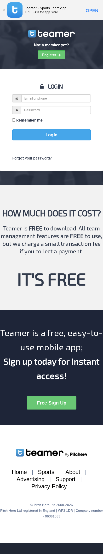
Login (51, 135)
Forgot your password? (32, 158)
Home (19, 472)
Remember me (29, 120)
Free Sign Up (51, 402)
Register (50, 54)
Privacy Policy (49, 486)
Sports (46, 472)
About (72, 472)
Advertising (31, 479)
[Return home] (51, 33)
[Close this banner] (3, 10)
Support (65, 479)
